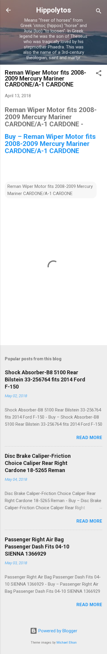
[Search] (98, 12)
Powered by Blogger (57, 630)
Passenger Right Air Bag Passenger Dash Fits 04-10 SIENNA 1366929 (37, 546)
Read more (89, 437)
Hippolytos (53, 10)
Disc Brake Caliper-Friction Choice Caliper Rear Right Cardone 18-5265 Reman (38, 463)
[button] (98, 74)
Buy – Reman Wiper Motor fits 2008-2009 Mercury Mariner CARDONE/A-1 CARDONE (50, 144)
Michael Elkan (66, 642)
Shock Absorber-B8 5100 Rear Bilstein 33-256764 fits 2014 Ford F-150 (45, 379)
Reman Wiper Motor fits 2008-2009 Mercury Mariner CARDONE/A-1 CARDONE (50, 190)
